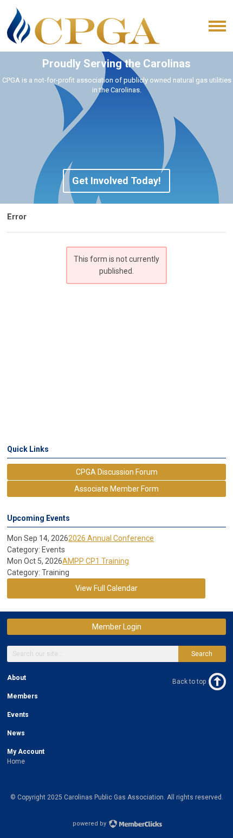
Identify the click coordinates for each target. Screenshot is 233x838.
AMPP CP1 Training (95, 561)
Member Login (116, 626)
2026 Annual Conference (111, 538)
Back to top (189, 681)
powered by (90, 823)
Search (201, 654)
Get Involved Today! (116, 180)
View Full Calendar (106, 588)
